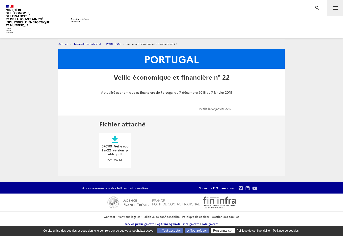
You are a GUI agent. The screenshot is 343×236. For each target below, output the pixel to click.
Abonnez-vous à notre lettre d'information (115, 188)
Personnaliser (223, 230)
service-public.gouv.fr (139, 224)
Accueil (63, 44)
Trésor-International (87, 44)
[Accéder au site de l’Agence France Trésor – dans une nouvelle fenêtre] (128, 202)
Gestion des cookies (225, 217)
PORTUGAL (113, 44)
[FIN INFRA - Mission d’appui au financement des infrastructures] (219, 202)
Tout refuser (198, 230)
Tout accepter (171, 230)
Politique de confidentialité (161, 217)
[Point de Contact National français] (176, 202)
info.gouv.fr (191, 224)
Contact (109, 217)
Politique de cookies (195, 217)
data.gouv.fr (209, 224)
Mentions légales (129, 217)
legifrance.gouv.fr (168, 224)
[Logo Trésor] (78, 20)
